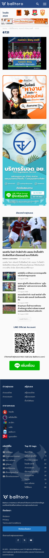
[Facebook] (18, 540)
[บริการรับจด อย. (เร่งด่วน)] (24, 205)
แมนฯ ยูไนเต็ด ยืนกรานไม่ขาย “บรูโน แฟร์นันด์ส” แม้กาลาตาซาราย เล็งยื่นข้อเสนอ (32, 286)
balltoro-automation (10, 259)
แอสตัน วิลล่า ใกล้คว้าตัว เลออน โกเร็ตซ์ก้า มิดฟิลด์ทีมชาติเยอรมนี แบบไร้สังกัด (23, 253)
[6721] (24, 69)
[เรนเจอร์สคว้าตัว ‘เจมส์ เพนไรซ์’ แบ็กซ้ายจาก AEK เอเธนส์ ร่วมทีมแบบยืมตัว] (9, 298)
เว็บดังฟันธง (29, 400)
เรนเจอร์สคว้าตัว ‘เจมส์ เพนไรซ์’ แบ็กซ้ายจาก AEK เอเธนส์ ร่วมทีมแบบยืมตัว (32, 297)
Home (5, 28)
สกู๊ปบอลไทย (29, 392)
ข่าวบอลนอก (7, 247)
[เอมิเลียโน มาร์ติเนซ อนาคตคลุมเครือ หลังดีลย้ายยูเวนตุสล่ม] (9, 276)
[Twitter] (24, 540)
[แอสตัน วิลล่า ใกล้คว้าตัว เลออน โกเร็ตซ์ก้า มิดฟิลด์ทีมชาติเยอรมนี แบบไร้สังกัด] (24, 233)
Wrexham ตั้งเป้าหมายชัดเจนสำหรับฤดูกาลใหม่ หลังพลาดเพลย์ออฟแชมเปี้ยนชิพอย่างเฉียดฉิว (31, 308)
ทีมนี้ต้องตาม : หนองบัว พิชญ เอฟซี (21, 28)
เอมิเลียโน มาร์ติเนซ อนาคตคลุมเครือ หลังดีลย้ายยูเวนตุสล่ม (32, 274)
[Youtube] (30, 540)
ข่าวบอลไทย (7, 392)
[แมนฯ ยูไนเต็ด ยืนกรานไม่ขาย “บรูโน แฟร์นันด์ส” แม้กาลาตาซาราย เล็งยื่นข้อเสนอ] (9, 286)
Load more (23, 319)
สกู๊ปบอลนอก (30, 396)
